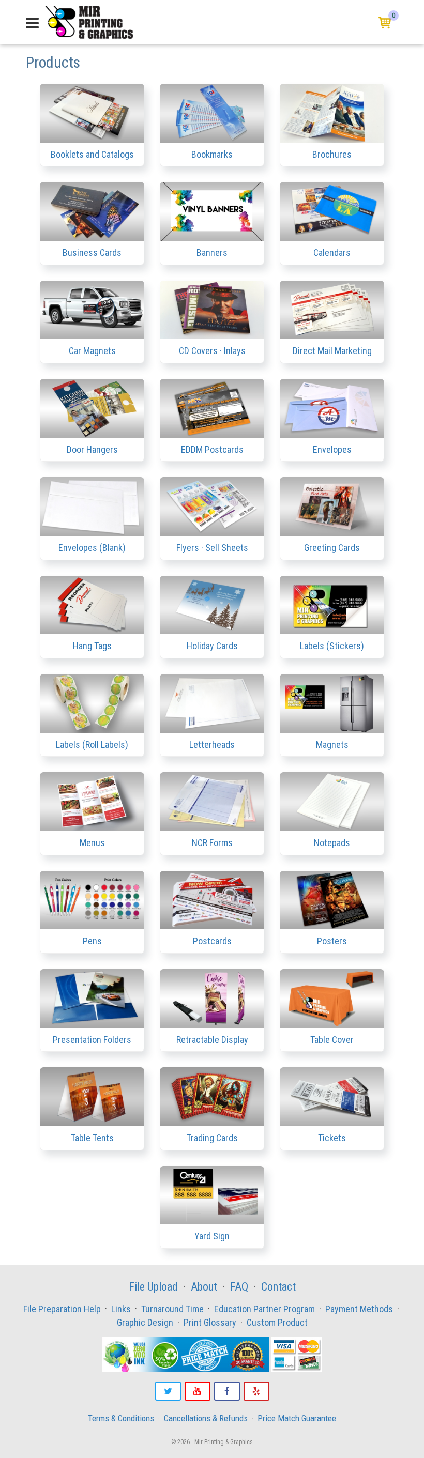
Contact (278, 1286)
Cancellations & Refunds (206, 1418)
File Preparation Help (62, 1308)
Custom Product (277, 1322)
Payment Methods (359, 1308)
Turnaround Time (172, 1308)
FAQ (239, 1286)
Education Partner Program (264, 1308)
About (204, 1286)
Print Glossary (210, 1322)
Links (121, 1308)
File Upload (153, 1286)
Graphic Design (145, 1322)
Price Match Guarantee (297, 1418)
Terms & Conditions (121, 1418)
